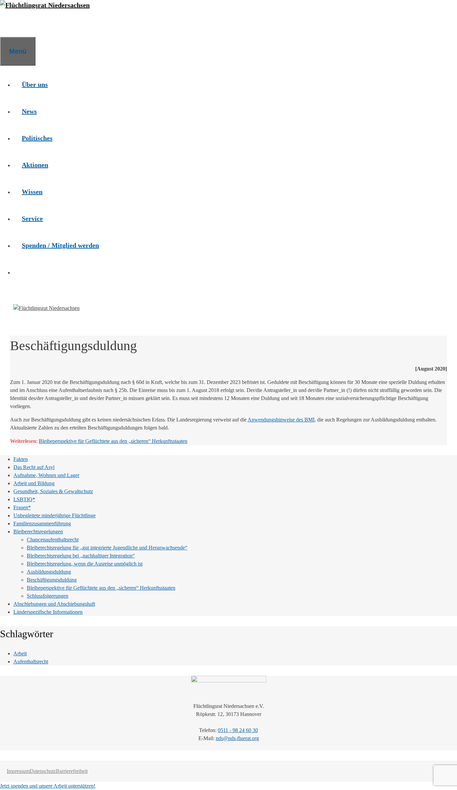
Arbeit (20, 653)
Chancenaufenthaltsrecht (53, 539)
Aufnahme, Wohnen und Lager (46, 475)
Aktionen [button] (35, 165)
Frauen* (22, 507)
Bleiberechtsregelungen (38, 531)
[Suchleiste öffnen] (8, 23)
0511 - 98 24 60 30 (238, 730)
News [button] (29, 111)
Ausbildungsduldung (49, 572)
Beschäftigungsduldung (52, 580)
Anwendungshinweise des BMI (281, 419)
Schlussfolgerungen (47, 596)
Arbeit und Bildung (34, 483)
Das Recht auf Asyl (34, 467)
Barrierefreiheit (72, 771)
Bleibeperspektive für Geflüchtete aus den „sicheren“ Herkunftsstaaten (113, 441)
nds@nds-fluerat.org (237, 738)
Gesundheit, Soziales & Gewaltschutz (53, 491)
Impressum (18, 771)
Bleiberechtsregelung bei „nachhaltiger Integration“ (81, 555)
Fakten (20, 459)
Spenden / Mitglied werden (60, 245)
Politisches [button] (37, 138)
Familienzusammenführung (42, 523)
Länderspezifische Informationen (48, 612)
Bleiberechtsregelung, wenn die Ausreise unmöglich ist (85, 564)
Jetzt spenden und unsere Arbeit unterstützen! (47, 786)
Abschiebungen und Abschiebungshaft (54, 604)
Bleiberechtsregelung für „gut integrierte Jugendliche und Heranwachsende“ (107, 547)
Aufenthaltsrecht (30, 661)
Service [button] (32, 218)
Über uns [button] (35, 84)
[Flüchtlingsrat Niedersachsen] (45, 5)
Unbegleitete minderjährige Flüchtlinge (54, 515)
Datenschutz (43, 771)
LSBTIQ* (24, 499)
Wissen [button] (32, 191)
